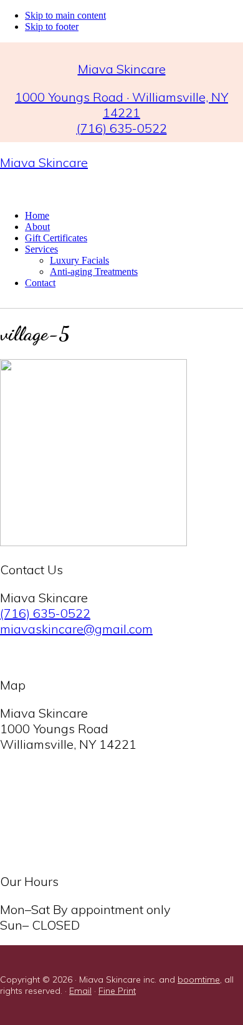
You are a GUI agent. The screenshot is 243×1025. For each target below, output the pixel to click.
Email (80, 990)
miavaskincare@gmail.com (76, 629)
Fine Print (117, 990)
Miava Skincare (44, 162)
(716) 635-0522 (122, 128)
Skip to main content (65, 15)
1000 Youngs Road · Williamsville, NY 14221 (121, 104)
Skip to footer (52, 26)
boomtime (199, 979)
